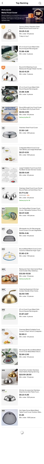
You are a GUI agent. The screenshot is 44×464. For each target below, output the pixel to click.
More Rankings (37, 9)
